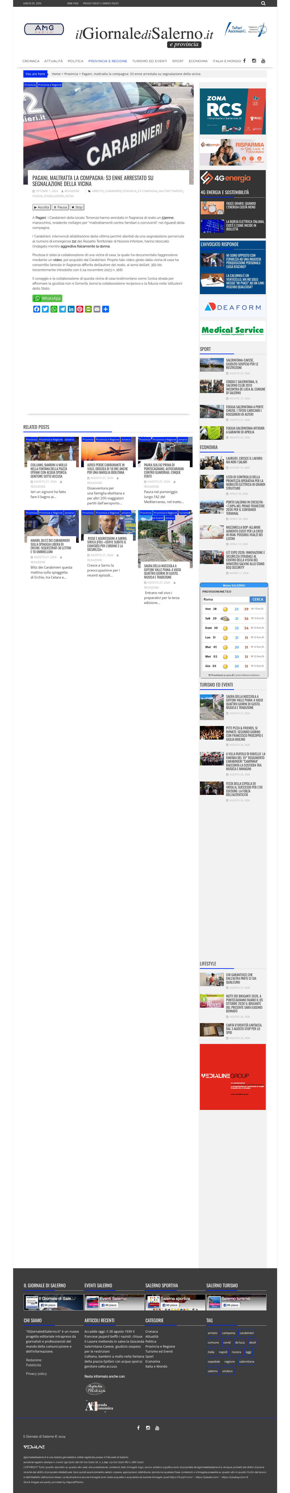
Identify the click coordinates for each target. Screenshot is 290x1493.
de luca (240, 1342)
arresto (98, 191)
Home (56, 74)
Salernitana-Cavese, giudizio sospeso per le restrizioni (242, 363)
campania (228, 1333)
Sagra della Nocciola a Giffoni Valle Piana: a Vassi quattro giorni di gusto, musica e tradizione (162, 571)
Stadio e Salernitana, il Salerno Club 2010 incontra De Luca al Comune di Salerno (245, 387)
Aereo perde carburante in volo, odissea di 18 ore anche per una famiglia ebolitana (107, 468)
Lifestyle (208, 963)
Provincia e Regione (107, 61)
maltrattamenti (171, 191)
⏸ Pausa (60, 207)
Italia (211, 1352)
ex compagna (147, 191)
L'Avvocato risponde (220, 244)
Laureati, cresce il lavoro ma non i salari (244, 460)
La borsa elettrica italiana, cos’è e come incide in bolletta (245, 225)
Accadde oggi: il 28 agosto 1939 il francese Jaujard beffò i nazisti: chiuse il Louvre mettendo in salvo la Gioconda (114, 1336)
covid (227, 1342)
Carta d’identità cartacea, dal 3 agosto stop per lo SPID (244, 1028)
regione (230, 1361)
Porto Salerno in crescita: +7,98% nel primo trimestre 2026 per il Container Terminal (245, 507)
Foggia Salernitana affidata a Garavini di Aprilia (245, 429)
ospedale (214, 1361)
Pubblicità (33, 1365)
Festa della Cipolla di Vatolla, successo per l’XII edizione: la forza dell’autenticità (244, 789)
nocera (236, 1352)
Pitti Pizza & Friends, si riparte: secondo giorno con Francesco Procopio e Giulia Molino (244, 733)
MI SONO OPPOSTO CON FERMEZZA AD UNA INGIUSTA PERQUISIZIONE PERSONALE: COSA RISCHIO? (243, 261)
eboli (252, 1342)
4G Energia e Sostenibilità (225, 192)
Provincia (71, 74)
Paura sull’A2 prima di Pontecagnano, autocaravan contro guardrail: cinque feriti (164, 470)
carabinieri (113, 191)
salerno (213, 1371)
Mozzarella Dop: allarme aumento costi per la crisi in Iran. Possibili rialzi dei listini (244, 533)
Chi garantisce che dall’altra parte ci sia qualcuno (241, 978)
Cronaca (31, 61)
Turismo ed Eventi (149, 61)
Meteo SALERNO (234, 585)
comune (213, 1342)
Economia (198, 61)
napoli (223, 1352)
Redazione (72, 191)
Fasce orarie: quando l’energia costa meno (241, 205)
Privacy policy (36, 1374)
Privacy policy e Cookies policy (101, 3)
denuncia (130, 191)
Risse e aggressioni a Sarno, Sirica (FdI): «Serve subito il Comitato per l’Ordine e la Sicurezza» (107, 544)
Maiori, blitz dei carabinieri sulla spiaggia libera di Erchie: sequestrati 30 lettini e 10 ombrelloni (51, 546)
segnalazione (54, 196)
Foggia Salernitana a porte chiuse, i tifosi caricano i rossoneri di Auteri (244, 410)
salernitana (246, 1361)
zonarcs (69, 439)
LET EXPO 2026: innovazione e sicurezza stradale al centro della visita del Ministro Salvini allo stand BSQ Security (245, 560)
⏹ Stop (76, 207)
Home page (73, 3)
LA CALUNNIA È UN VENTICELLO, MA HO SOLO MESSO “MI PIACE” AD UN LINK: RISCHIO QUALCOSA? (245, 281)
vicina (69, 196)
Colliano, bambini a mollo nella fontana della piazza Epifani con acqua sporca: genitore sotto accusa (49, 470)
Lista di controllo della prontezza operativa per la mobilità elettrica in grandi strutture (245, 482)
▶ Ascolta (41, 207)
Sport (178, 61)
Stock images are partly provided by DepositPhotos (53, 1482)
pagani (37, 196)
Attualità (53, 61)
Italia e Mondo (227, 61)
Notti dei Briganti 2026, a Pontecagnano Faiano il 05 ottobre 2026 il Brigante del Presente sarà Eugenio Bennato (244, 1003)
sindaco (227, 1371)
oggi (248, 1352)
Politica (75, 61)
